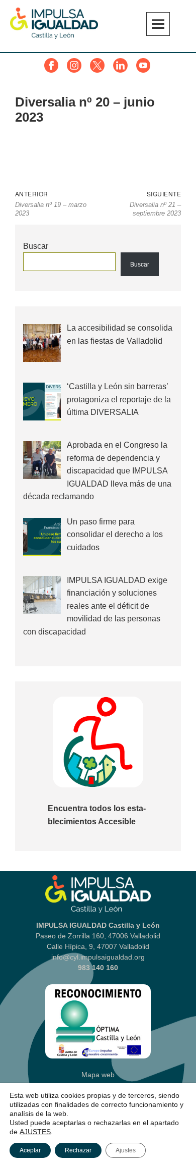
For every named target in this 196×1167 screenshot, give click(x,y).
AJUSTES (35, 1132)
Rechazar (78, 1150)
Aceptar (30, 1150)
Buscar (35, 246)
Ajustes (126, 1150)
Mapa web (98, 1075)
